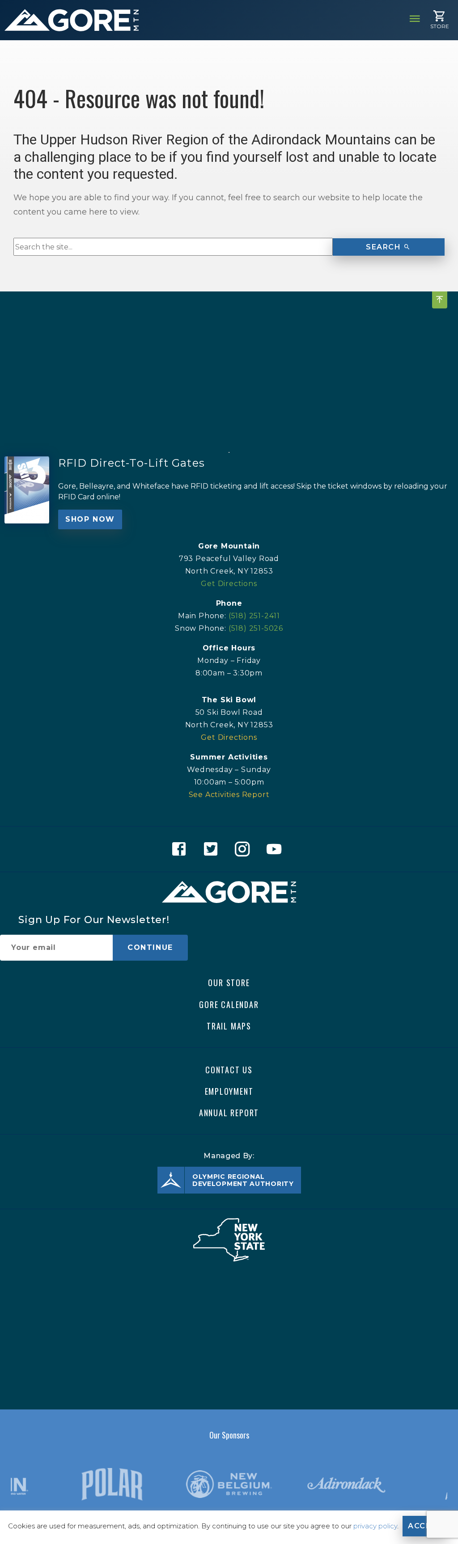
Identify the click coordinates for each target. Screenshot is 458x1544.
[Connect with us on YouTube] (276, 849)
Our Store (229, 982)
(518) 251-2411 (254, 616)
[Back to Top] (439, 299)
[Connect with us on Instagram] (244, 849)
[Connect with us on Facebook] (181, 849)
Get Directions (229, 583)
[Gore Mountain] (71, 20)
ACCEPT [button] (425, 1526)
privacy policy (375, 1526)
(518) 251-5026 (256, 628)
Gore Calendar (229, 1004)
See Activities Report (229, 794)
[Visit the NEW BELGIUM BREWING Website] (229, 1484)
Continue (150, 947)
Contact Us (229, 1070)
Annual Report (229, 1112)
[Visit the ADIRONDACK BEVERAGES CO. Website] (346, 1484)
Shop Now (90, 519)
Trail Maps (229, 1025)
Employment (229, 1091)
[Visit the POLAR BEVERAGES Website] (112, 1484)
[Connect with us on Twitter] (213, 849)
